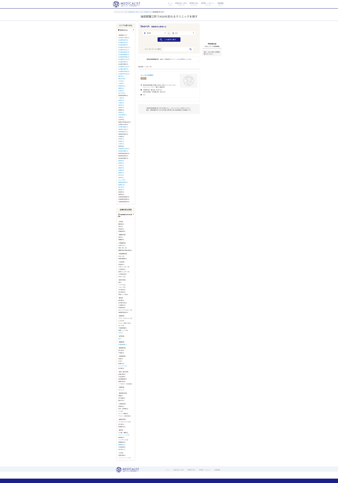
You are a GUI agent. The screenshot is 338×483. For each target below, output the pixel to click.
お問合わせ (153, 475)
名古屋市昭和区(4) (123, 52)
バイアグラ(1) (122, 366)
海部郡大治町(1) (123, 129)
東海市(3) (121, 141)
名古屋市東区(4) (123, 40)
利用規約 (165, 475)
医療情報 (221, 3)
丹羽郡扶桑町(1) (123, 127)
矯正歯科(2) (122, 449)
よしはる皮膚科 (147, 75)
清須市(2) (121, 112)
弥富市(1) (121, 117)
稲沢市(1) (121, 105)
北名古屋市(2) (122, 115)
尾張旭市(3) (122, 86)
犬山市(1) (121, 81)
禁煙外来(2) (122, 245)
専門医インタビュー (208, 3)
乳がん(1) (121, 390)
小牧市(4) (121, 83)
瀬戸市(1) (121, 76)
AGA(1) (120, 333)
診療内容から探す (181, 3)
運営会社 (122, 475)
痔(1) (120, 338)
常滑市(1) (121, 139)
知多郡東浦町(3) (123, 151)
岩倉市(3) (121, 107)
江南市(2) (121, 103)
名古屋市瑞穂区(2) (123, 54)
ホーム (170, 3)
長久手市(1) (122, 93)
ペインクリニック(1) (124, 458)
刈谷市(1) (121, 165)
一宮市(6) (121, 98)
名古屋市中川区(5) (123, 59)
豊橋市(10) (121, 185)
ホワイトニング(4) (123, 435)
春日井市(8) (122, 79)
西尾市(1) (121, 173)
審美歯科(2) (122, 444)
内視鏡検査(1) (122, 344)
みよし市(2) (122, 180)
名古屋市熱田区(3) (123, 57)
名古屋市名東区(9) (123, 71)
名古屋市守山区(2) (123, 66)
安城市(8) (121, 170)
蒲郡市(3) (121, 189)
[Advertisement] (212, 32)
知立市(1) (121, 175)
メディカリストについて (138, 475)
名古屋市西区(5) (123, 45)
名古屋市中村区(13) (124, 47)
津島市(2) (121, 100)
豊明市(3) (121, 88)
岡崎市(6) (121, 160)
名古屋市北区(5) (123, 42)
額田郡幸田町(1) (123, 182)
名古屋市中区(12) (123, 50)
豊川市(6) (121, 187)
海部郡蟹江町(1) (123, 132)
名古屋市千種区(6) (123, 37)
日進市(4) (121, 91)
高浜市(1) (121, 177)
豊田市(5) (121, 168)
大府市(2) (121, 144)
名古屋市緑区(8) (123, 69)
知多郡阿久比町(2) (123, 148)
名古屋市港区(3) (123, 62)
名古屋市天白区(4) (123, 74)
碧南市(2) (121, 163)
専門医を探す (194, 3)
